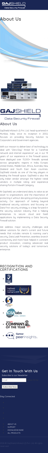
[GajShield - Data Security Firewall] (13, 5)
